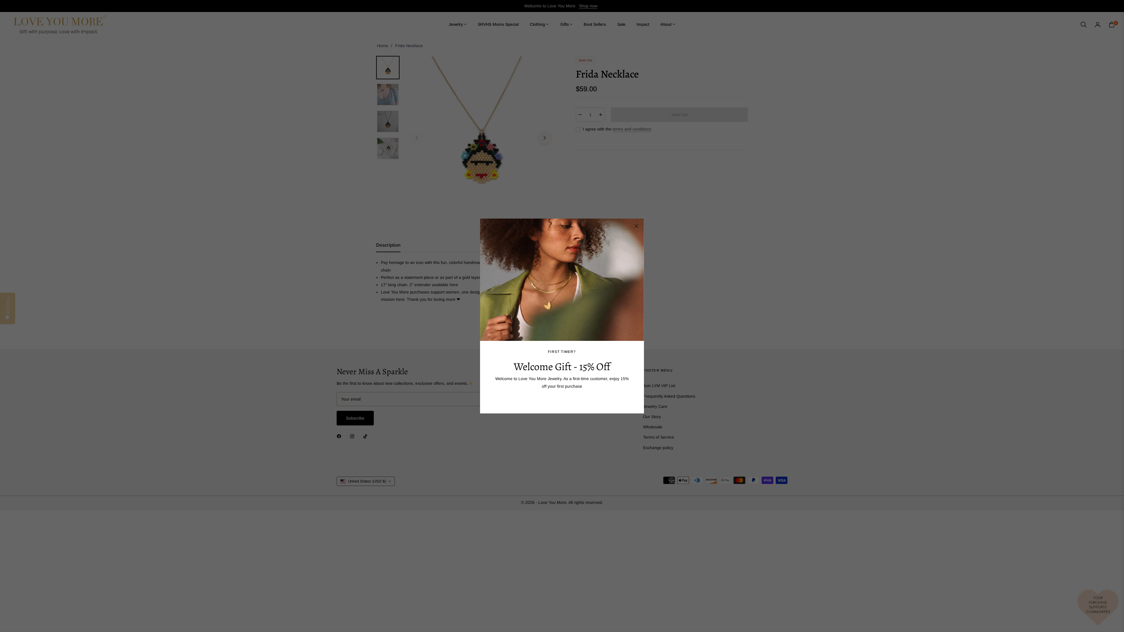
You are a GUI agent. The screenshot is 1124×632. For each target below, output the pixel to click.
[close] (636, 226)
